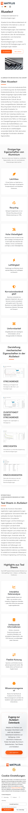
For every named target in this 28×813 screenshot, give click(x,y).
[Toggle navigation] (10, 6)
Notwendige (6, 797)
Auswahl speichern (14, 804)
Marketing (4, 800)
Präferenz (15, 797)
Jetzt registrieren (14, 752)
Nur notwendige (20, 809)
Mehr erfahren (18, 51)
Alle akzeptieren (7, 809)
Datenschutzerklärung (16, 787)
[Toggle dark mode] (2, 6)
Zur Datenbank (6, 51)
